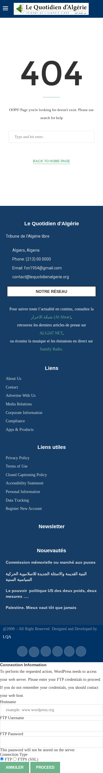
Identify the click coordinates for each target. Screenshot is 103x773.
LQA (7, 637)
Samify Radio (51, 349)
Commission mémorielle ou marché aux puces (51, 562)
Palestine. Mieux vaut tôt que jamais (41, 607)
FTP (8, 759)
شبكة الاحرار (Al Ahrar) (51, 317)
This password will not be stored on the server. (38, 742)
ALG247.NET (51, 333)
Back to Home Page (51, 161)
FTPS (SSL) (27, 759)
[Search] (97, 9)
